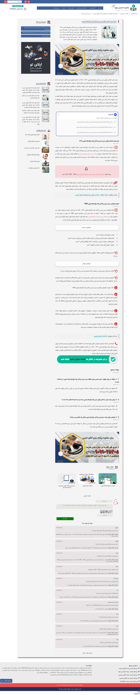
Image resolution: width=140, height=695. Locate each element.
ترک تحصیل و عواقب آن (33, 168)
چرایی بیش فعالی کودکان (33, 141)
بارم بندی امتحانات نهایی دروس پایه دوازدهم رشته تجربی (91, 174)
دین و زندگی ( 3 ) (86, 14)
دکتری (63, 8)
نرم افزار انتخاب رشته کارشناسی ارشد (128, 672)
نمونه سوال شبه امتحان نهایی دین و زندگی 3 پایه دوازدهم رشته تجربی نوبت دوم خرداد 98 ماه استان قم (30, 105)
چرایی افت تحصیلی (34, 161)
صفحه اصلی (134, 14)
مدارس (99, 8)
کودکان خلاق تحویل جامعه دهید (32, 135)
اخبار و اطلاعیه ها (71, 685)
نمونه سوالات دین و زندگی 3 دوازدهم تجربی (99, 217)
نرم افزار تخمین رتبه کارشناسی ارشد (128, 668)
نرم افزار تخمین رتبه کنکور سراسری (129, 678)
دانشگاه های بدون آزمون (82, 8)
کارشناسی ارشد (71, 8)
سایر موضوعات (56, 8)
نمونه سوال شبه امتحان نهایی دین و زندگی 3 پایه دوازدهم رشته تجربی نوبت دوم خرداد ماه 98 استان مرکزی (30, 90)
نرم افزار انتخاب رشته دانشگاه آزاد (129, 681)
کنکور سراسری (92, 8)
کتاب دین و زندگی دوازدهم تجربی (87, 154)
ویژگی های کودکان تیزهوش (33, 155)
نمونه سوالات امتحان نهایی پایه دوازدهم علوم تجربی (91, 195)
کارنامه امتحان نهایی (100, 336)
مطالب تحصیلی (124, 14)
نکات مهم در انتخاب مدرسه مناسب (31, 148)
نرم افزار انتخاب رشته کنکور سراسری (128, 675)
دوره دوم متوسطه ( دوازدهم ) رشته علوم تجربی (105, 14)
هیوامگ (64, 685)
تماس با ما (59, 685)
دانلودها (81, 685)
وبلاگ (77, 685)
